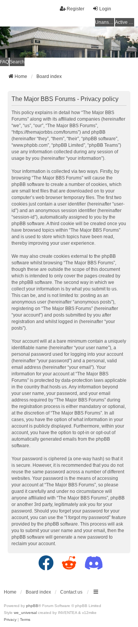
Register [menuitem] (75, 9)
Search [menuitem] (17, 62)
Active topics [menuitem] (124, 22)
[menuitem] (10, 619)
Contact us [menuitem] (71, 592)
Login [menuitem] (105, 9)
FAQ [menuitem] (4, 62)
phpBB (32, 606)
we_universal (25, 612)
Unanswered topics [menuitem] (104, 22)
